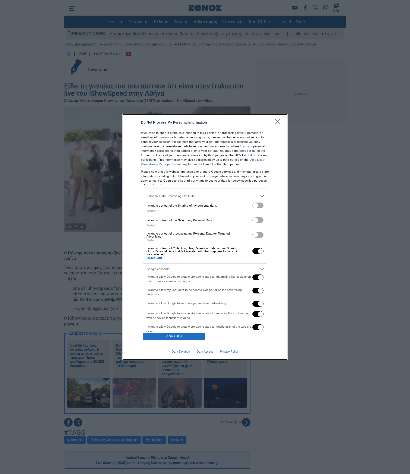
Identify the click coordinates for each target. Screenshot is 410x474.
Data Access (205, 351)
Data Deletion (181, 351)
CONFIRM (174, 336)
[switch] (258, 205)
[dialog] (205, 237)
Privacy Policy (229, 351)
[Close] (279, 123)
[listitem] (205, 196)
